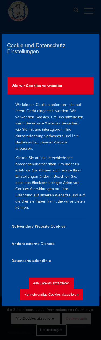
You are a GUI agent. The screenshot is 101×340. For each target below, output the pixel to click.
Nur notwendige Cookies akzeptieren (51, 295)
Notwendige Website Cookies (39, 226)
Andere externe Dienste (33, 243)
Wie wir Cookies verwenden (37, 85)
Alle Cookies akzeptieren (51, 283)
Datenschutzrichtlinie (31, 260)
